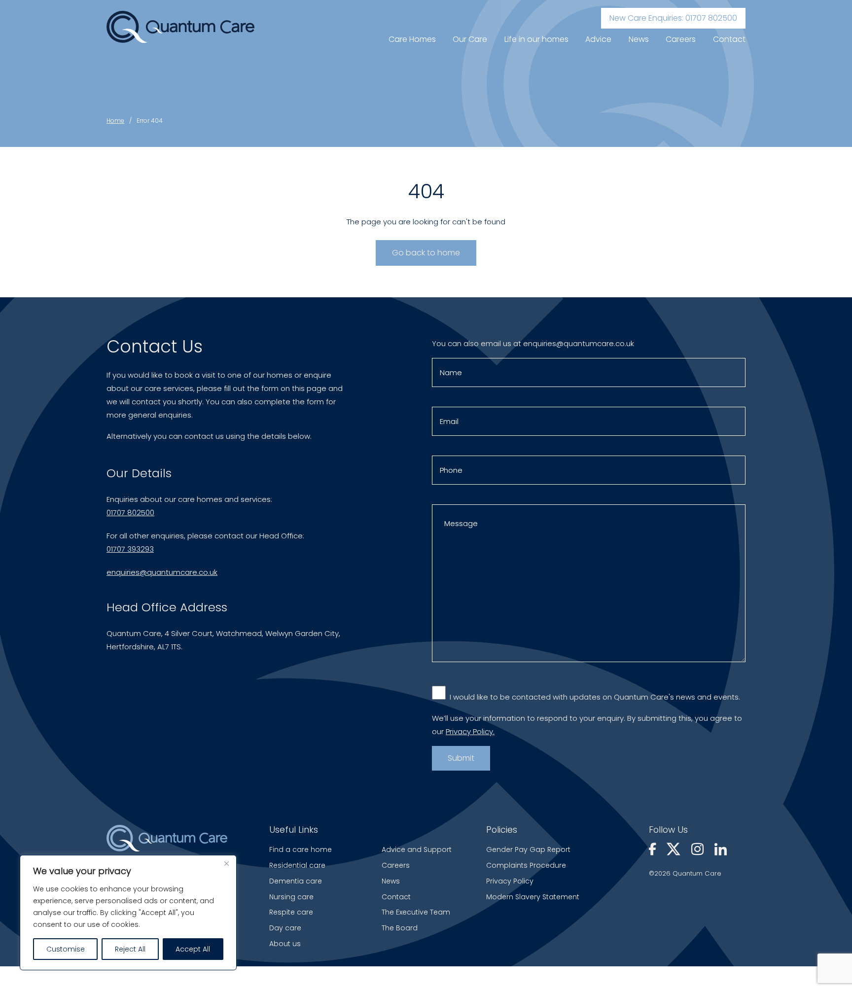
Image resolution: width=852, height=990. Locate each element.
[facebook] (654, 850)
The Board (400, 928)
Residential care (297, 865)
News (639, 39)
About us (285, 944)
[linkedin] (720, 850)
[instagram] (699, 850)
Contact (729, 39)
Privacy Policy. (470, 731)
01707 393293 (130, 549)
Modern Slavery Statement (532, 897)
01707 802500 (130, 512)
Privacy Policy (509, 881)
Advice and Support (417, 849)
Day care (285, 928)
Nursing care (291, 897)
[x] (675, 850)
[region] (128, 912)
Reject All (130, 949)
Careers (681, 39)
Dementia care (295, 881)
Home (115, 120)
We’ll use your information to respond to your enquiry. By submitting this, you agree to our (587, 725)
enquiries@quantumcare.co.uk (161, 572)
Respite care (291, 912)
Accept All (193, 949)
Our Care (470, 39)
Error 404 (150, 120)
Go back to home (426, 252)
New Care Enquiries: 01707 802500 (673, 18)
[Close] (226, 863)
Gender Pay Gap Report (528, 849)
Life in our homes (536, 39)
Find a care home (300, 849)
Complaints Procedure (526, 865)
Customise (65, 949)
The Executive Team (416, 912)
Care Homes (412, 39)
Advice (598, 39)
